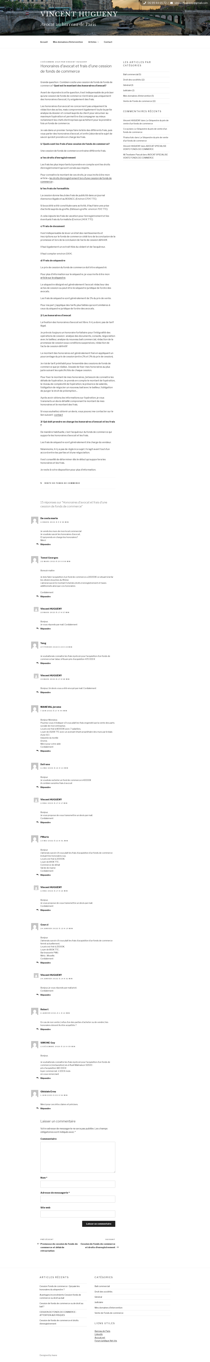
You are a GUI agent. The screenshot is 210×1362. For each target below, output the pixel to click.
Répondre (45, 544)
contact (58, 415)
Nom (43, 1177)
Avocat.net (100, 1337)
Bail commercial (130, 74)
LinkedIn (99, 1334)
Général (127, 85)
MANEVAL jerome (50, 707)
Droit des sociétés (132, 79)
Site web (45, 1207)
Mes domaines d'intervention (137, 96)
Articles (92, 42)
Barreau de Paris (102, 1331)
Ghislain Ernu (48, 1091)
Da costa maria (49, 518)
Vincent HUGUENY (76, 62)
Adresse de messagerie (55, 1192)
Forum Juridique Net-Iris (106, 1340)
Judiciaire (127, 90)
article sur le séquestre (52, 277)
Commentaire (48, 1139)
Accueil (44, 42)
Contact (108, 42)
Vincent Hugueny (79, 14)
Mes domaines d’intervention (68, 42)
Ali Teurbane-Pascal (132, 154)
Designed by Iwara (48, 1355)
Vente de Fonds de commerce (62, 483)
